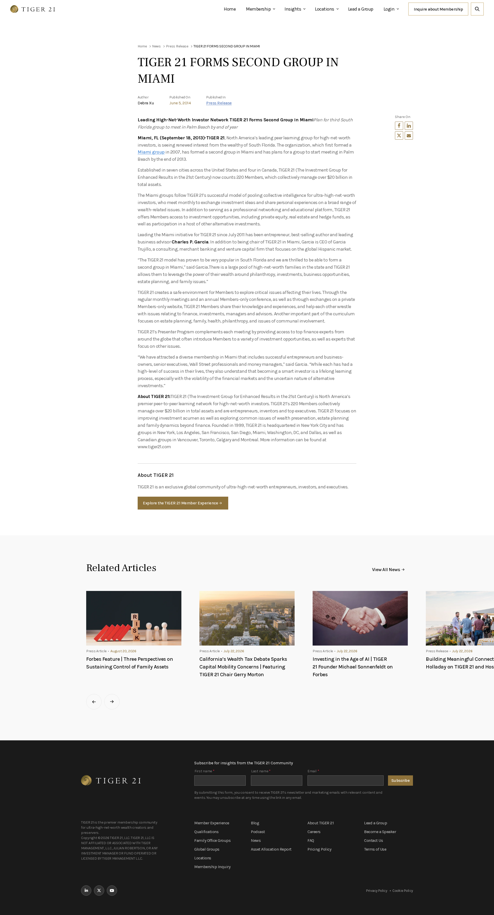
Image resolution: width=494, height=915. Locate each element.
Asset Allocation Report (271, 849)
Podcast (258, 831)
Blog (255, 822)
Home (230, 9)
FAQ (310, 840)
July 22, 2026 (234, 651)
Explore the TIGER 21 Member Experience (180, 503)
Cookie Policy (402, 890)
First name (204, 771)
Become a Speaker (380, 831)
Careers (314, 831)
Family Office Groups (212, 840)
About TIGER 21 (320, 822)
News (256, 840)
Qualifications (206, 831)
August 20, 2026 (123, 651)
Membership (258, 9)
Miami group (151, 152)
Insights (293, 9)
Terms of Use (375, 849)
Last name (261, 771)
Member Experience (211, 822)
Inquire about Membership (438, 9)
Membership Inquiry (212, 866)
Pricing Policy (319, 849)
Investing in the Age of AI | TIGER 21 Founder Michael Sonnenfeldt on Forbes (353, 666)
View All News (386, 569)
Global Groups (206, 849)
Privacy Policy (376, 890)
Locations (324, 9)
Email (313, 771)
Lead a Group (360, 9)
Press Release (219, 102)
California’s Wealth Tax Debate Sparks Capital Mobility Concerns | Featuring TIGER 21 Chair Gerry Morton (243, 666)
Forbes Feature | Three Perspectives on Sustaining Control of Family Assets (129, 663)
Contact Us (373, 840)
